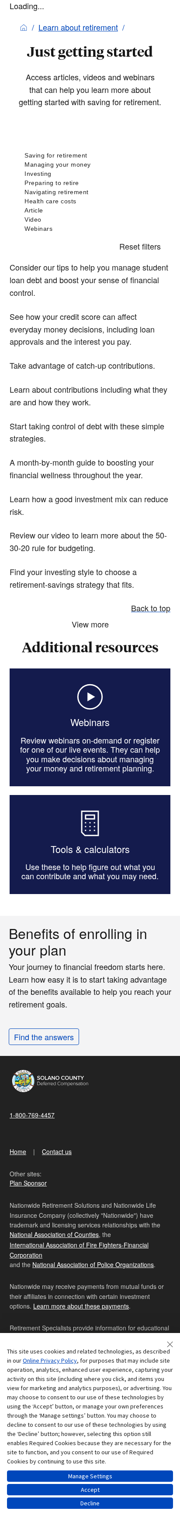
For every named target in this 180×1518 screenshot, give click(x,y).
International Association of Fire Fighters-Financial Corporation (79, 1249)
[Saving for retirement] (90, 155)
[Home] (24, 27)
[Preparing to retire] (90, 183)
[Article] (90, 210)
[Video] (90, 219)
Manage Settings (90, 1476)
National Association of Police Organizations (93, 1264)
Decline (90, 1503)
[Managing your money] (90, 164)
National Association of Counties (54, 1234)
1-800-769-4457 (32, 1114)
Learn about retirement (78, 27)
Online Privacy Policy (50, 1360)
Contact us (57, 1151)
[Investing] (90, 173)
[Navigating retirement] (90, 192)
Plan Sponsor (28, 1183)
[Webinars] (90, 228)
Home (18, 1151)
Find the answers (44, 1036)
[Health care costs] (90, 201)
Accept (90, 1490)
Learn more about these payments (81, 1306)
